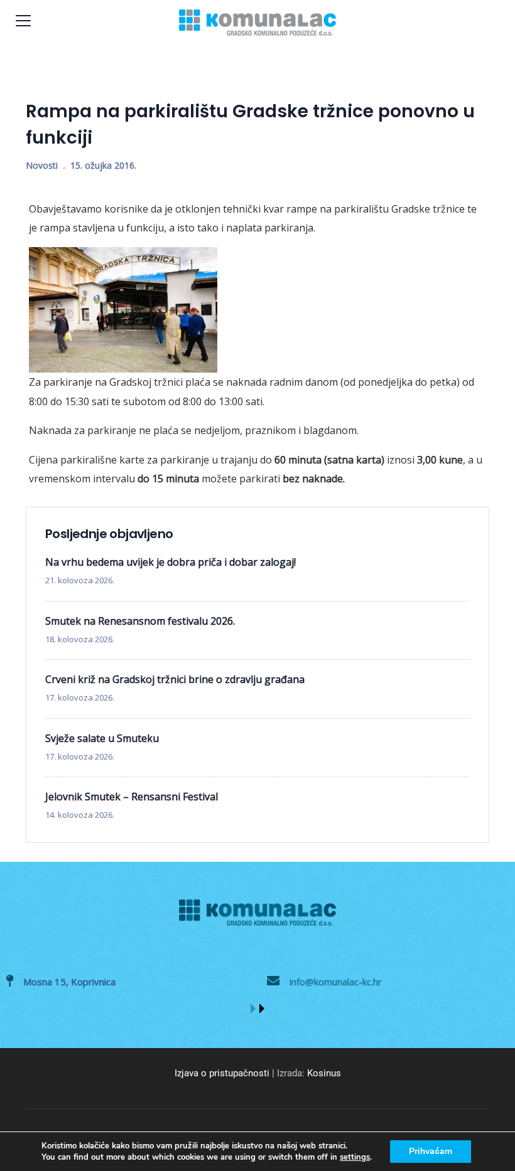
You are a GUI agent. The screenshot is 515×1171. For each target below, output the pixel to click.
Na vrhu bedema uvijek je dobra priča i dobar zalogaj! (170, 562)
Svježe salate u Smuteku (102, 738)
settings (355, 1157)
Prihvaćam (430, 1151)
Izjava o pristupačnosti (222, 1073)
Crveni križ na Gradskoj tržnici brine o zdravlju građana (175, 679)
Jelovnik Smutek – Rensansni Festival (131, 796)
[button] (253, 1009)
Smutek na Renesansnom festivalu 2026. (140, 621)
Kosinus (324, 1073)
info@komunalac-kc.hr (336, 981)
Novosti (42, 165)
